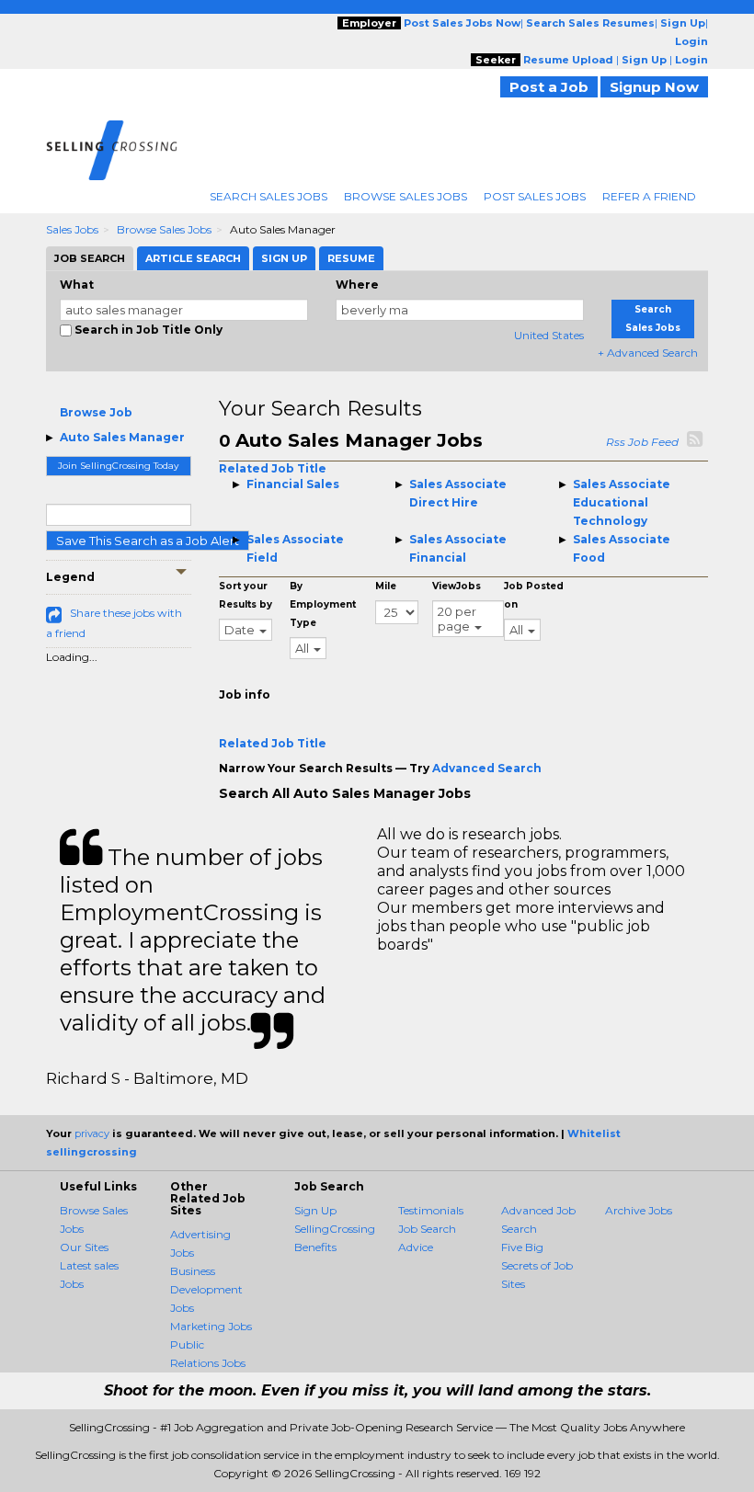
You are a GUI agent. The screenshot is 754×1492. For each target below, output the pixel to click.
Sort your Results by (245, 595)
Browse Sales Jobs (405, 196)
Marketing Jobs (211, 1326)
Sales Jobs (72, 229)
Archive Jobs (638, 1210)
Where (357, 284)
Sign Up (315, 1210)
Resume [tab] (351, 258)
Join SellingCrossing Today (118, 466)
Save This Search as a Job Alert (147, 540)
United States (549, 335)
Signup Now (654, 87)
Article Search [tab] (193, 258)
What (77, 284)
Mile (385, 586)
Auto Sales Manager (122, 437)
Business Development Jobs (206, 1289)
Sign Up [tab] (284, 258)
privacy (91, 1133)
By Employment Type (323, 604)
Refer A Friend (649, 196)
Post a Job (548, 87)
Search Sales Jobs (268, 196)
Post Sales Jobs (535, 196)
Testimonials (430, 1210)
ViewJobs (456, 586)
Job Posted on (534, 595)
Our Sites (84, 1247)
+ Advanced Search (648, 352)
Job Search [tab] (89, 258)
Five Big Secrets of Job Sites (537, 1265)
